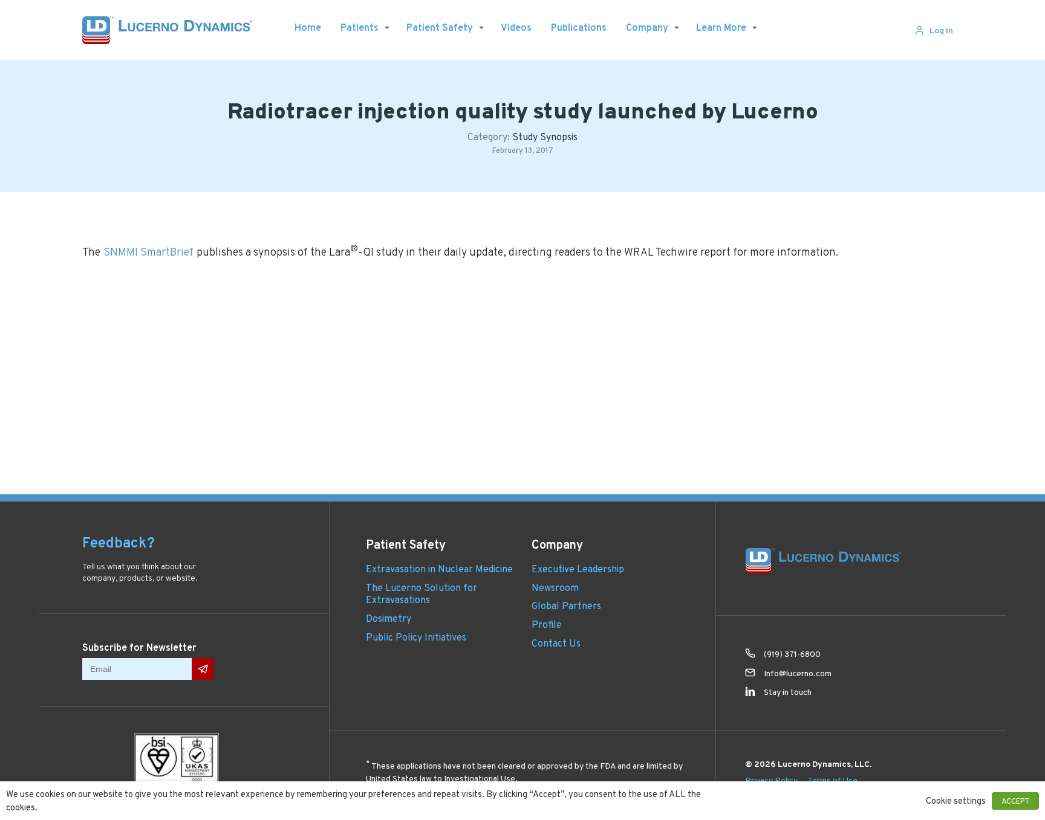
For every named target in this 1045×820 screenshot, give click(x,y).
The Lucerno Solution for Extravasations (421, 594)
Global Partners (566, 605)
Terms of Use (832, 780)
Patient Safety (439, 27)
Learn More (721, 27)
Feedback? (118, 542)
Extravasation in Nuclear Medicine (439, 569)
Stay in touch (788, 692)
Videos (516, 27)
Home (308, 27)
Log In (941, 30)
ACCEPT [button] (1015, 801)
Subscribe (202, 669)
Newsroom (555, 587)
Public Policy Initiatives (416, 637)
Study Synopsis (545, 137)
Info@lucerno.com (798, 673)
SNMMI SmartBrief (148, 252)
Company (647, 27)
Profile (547, 624)
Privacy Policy (771, 780)
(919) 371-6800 (792, 653)
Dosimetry (388, 618)
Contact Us (556, 643)
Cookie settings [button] (956, 800)
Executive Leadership (578, 569)
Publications (579, 27)
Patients (359, 27)
